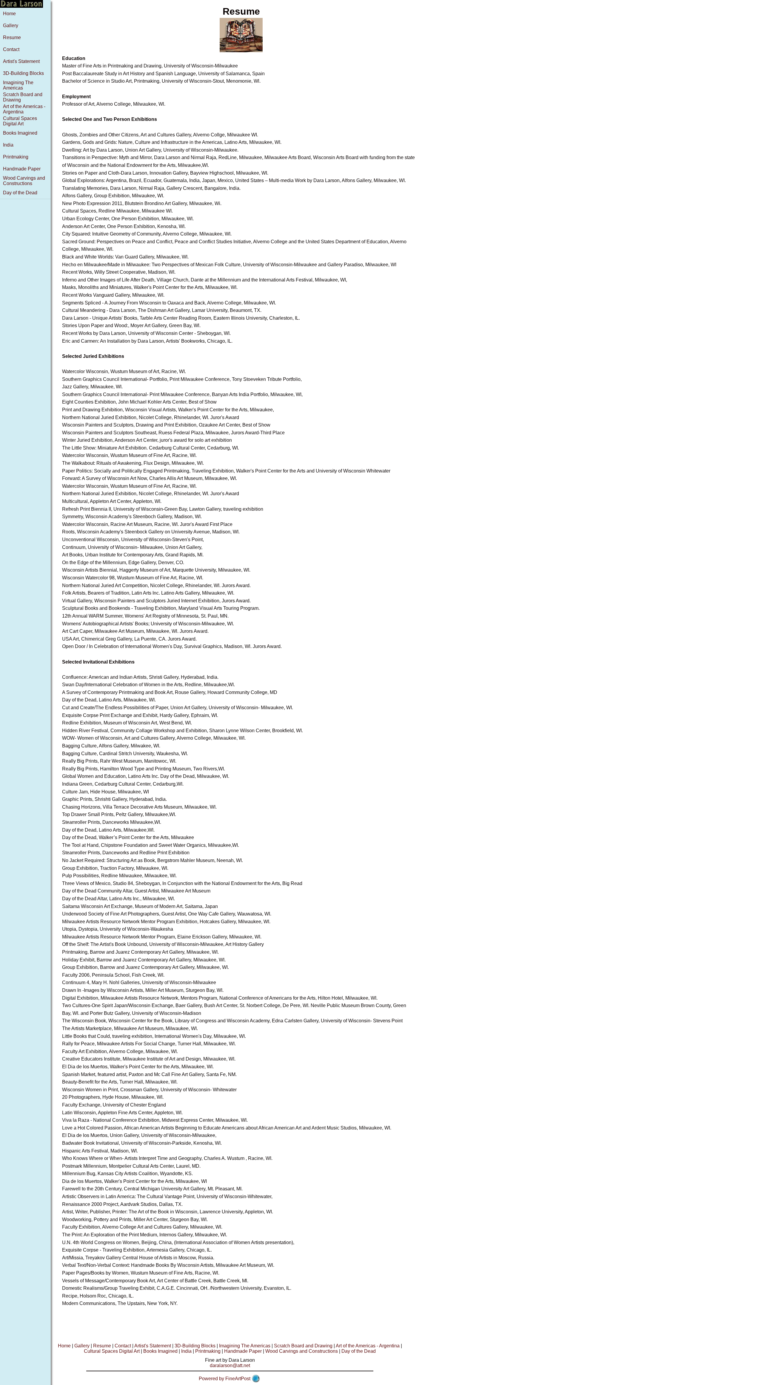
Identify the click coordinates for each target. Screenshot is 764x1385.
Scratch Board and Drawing (303, 1345)
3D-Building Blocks (23, 73)
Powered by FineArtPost (224, 1378)
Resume (12, 37)
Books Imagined (20, 133)
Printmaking (15, 156)
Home (9, 13)
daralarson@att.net (230, 1365)
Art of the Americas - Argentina (368, 1345)
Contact (11, 49)
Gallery (10, 25)
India (8, 144)
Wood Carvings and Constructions (24, 181)
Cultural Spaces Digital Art (20, 121)
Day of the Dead (20, 192)
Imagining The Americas (18, 85)
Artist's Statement (21, 61)
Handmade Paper (22, 168)
